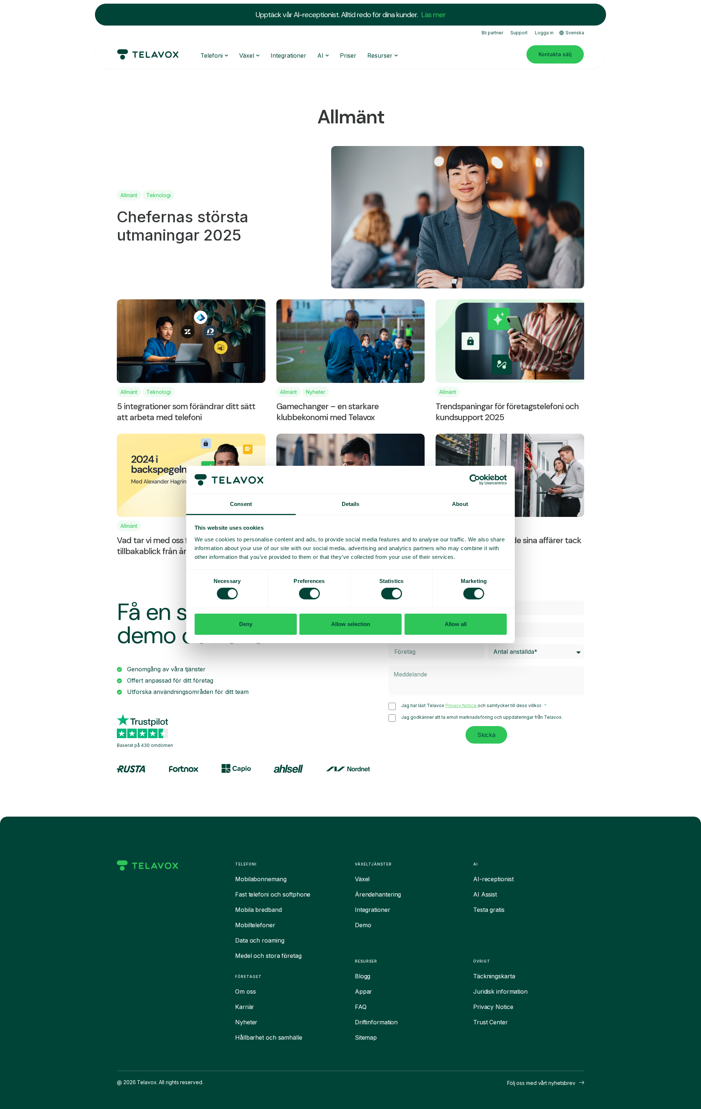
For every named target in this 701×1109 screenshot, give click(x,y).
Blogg (363, 976)
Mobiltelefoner (255, 925)
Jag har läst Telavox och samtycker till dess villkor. (472, 705)
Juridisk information (500, 991)
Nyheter (315, 392)
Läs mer (433, 14)
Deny (245, 624)
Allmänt (128, 195)
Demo (363, 925)
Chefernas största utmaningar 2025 (182, 225)
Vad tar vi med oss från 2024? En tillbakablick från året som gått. (176, 546)
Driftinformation (376, 1022)
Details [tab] (351, 504)
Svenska (575, 32)
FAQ (361, 1006)
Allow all (456, 624)
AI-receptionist (493, 879)
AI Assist (485, 894)
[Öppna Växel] (258, 55)
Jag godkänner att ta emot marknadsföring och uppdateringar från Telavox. (482, 717)
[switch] (309, 593)
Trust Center (490, 1022)
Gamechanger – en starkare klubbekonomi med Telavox (327, 412)
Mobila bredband (258, 909)
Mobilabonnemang (261, 879)
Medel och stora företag (268, 955)
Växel (362, 879)
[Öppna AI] (327, 55)
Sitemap (366, 1037)
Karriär (244, 1006)
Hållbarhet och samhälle (268, 1037)
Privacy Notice (461, 705)
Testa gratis (489, 909)
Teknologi (158, 195)
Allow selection (350, 624)
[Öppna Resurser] (396, 55)
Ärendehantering (378, 894)
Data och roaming (259, 940)
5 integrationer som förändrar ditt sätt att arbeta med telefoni (186, 412)
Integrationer (372, 909)
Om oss (245, 991)
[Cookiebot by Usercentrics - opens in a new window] (475, 479)
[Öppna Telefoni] (226, 55)
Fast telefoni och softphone (272, 894)
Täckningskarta (494, 976)
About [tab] (460, 504)
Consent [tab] (241, 504)
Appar (363, 991)
